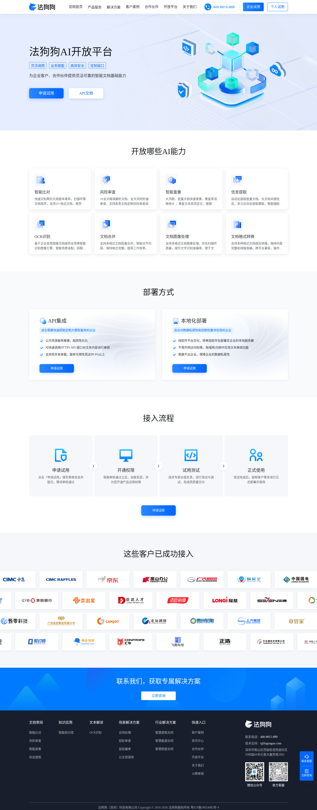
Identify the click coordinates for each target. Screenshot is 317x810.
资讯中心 (198, 740)
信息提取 (35, 757)
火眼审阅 (198, 773)
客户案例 (133, 7)
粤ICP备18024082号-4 (204, 807)
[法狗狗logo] (42, 7)
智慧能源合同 (164, 740)
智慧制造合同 (164, 749)
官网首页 (76, 7)
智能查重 (35, 749)
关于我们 (189, 7)
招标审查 (125, 740)
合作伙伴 (151, 7)
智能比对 (35, 732)
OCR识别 (95, 732)
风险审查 (35, 740)
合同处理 (125, 732)
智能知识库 (66, 732)
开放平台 (170, 7)
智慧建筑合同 (164, 732)
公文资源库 (126, 757)
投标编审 (125, 749)
